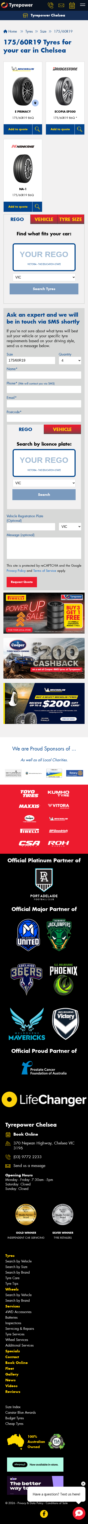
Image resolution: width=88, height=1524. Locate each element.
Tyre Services (14, 1334)
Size (10, 354)
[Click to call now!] (50, 5)
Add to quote (18, 129)
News (10, 1380)
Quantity (65, 354)
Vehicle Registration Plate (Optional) (25, 518)
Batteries (11, 1317)
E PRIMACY (23, 112)
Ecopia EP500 (65, 112)
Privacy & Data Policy (30, 1503)
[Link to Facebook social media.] (44, 1514)
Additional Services (19, 1345)
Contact (12, 1356)
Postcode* (14, 412)
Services (12, 1306)
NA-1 (23, 189)
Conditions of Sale (57, 1503)
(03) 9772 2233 (27, 1157)
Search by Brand (17, 1272)
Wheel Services (16, 1340)
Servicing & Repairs (19, 1328)
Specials (12, 1351)
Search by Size (16, 1267)
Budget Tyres (14, 1418)
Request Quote (22, 582)
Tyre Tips (11, 1283)
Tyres (10, 1255)
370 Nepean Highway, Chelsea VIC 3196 (44, 1146)
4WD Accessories (18, 1312)
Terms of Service (44, 571)
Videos (11, 1385)
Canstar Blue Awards (20, 1412)
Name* (12, 369)
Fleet (9, 1368)
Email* (12, 397)
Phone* (31, 383)
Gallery (11, 1374)
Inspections (13, 1323)
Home (12, 31)
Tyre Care (12, 1278)
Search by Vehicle (18, 1261)
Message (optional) (21, 535)
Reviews (12, 1391)
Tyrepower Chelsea (47, 15)
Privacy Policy (16, 571)
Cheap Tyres (14, 1423)
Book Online (16, 1362)
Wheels (12, 1289)
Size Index (13, 1407)
